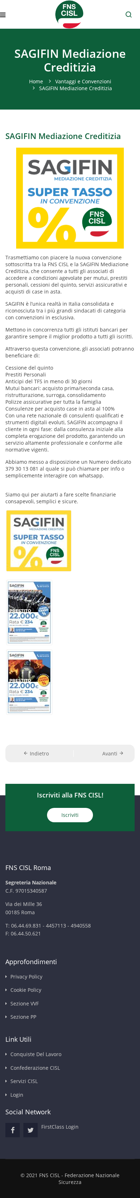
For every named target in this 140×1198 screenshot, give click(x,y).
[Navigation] (2, 14)
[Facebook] (12, 1130)
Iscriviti (70, 814)
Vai (128, 14)
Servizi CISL (24, 1081)
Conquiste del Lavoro (35, 1054)
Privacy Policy (26, 976)
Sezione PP (23, 1016)
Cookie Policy (25, 989)
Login (16, 1094)
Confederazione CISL (35, 1067)
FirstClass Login (60, 1126)
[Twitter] (30, 1130)
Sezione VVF (24, 1003)
